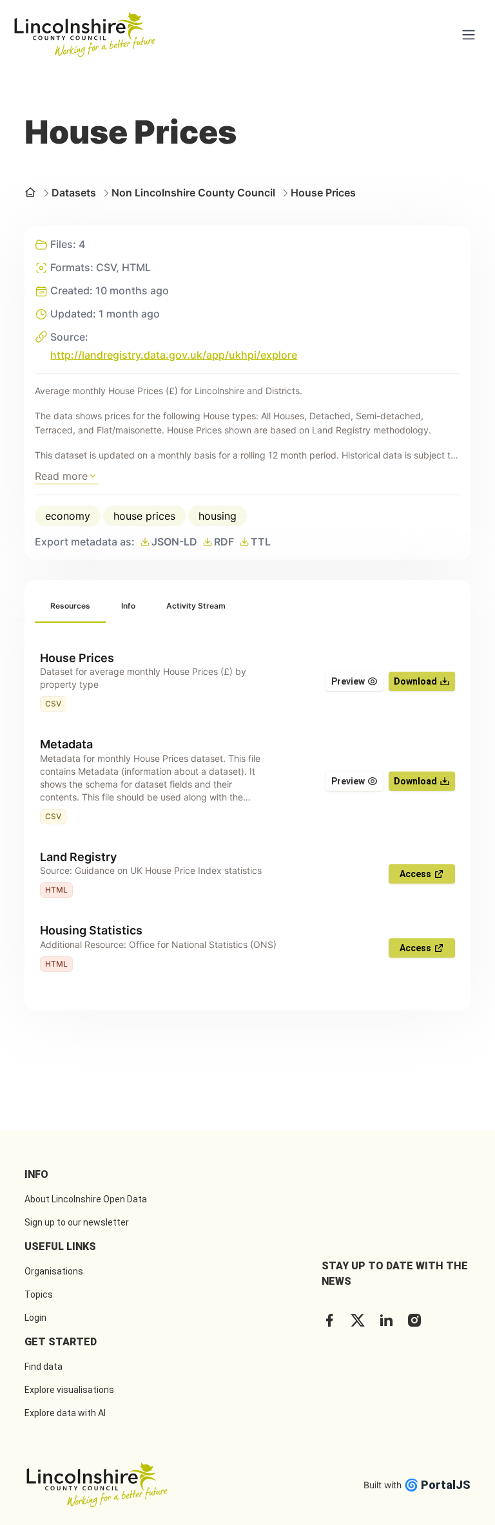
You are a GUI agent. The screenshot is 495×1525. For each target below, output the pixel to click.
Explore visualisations (69, 1390)
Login (35, 1317)
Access (415, 874)
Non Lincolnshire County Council (193, 192)
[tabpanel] (247, 811)
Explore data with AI (65, 1413)
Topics (38, 1294)
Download (415, 681)
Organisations (53, 1271)
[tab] (70, 607)
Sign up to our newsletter (76, 1222)
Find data (43, 1366)
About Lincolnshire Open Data (85, 1199)
